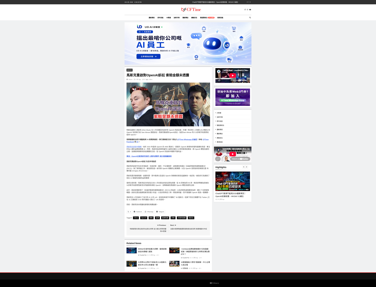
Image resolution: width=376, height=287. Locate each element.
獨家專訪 (185, 17)
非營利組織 (182, 218)
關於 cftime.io (214, 283)
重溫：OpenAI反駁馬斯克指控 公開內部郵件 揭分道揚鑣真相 (149, 156)
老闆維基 (185, 268)
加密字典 (177, 17)
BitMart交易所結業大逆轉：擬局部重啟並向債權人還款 (220, 2)
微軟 (151, 218)
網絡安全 (194, 17)
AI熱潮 (168, 17)
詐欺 (173, 218)
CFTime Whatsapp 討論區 (187, 139)
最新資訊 (152, 17)
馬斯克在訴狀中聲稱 (134, 147)
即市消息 (160, 17)
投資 (157, 218)
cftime (136, 218)
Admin (130, 79)
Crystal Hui (143, 255)
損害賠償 (165, 218)
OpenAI (143, 218)
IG (137, 142)
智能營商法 (207, 17)
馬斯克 (191, 218)
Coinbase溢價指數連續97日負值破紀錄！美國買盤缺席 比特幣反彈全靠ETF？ (195, 251)
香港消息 (220, 17)
